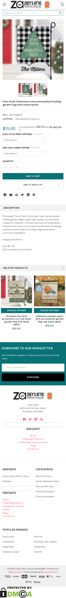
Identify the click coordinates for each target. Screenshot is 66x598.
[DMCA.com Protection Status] (16, 592)
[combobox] (33, 12)
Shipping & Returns (33, 439)
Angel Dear (8, 546)
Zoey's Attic (8, 536)
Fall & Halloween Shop (47, 481)
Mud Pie (38, 536)
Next (62, 268)
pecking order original (45, 541)
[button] (41, 128)
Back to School (43, 476)
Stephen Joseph (11, 551)
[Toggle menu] (4, 4)
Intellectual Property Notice (33, 442)
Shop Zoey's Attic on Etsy (16, 476)
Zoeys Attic (40, 546)
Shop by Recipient (45, 496)
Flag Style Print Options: (23, 134)
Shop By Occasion (45, 491)
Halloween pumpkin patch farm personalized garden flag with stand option (50, 319)
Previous (56, 268)
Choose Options (16, 310)
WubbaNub (8, 541)
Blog (33, 445)
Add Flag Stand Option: (21, 147)
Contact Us (33, 449)
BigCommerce (15, 572)
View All (38, 551)
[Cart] (63, 4)
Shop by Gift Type (44, 486)
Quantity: (8, 161)
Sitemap (7, 481)
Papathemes (50, 572)
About (33, 435)
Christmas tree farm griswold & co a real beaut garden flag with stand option (16, 320)
